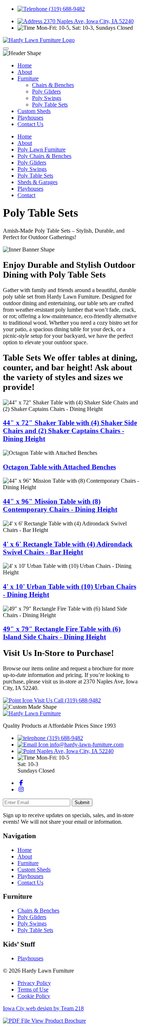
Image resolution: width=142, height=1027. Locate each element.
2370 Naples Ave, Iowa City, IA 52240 (88, 21)
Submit (82, 802)
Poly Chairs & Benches (44, 156)
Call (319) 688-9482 (77, 700)
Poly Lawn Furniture (41, 149)
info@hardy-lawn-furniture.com (85, 744)
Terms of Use (32, 989)
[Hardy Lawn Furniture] (39, 40)
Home (24, 65)
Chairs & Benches (53, 85)
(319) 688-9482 (66, 9)
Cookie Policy (33, 996)
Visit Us (43, 700)
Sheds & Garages (37, 182)
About (24, 72)
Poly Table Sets (50, 104)
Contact (26, 195)
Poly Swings (46, 98)
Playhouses (30, 118)
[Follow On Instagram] (21, 789)
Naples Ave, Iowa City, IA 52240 (74, 751)
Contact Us (30, 124)
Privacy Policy (34, 983)
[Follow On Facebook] (21, 783)
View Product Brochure (58, 1021)
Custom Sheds (34, 111)
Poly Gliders (46, 91)
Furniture (28, 78)
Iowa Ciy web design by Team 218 (43, 1008)
